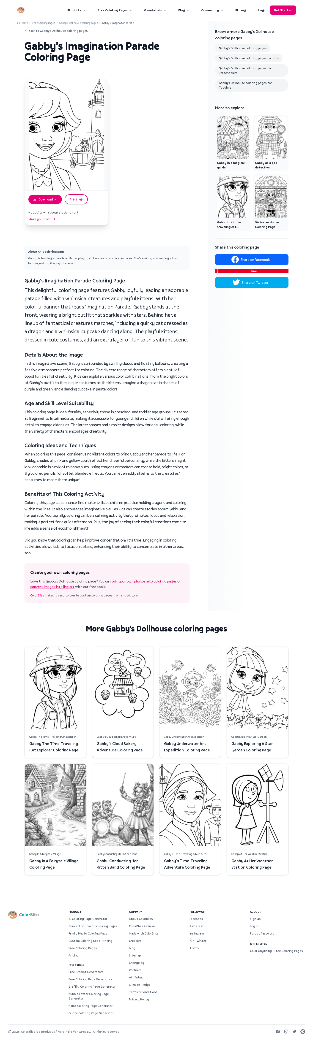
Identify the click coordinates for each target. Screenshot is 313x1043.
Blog (181, 10)
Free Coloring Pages (113, 10)
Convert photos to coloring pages (93, 926)
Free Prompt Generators (86, 972)
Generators (153, 10)
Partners (135, 970)
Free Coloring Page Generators (91, 979)
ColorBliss (37, 595)
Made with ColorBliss (144, 933)
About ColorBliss (141, 919)
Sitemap (135, 955)
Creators (135, 941)
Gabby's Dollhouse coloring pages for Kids (249, 58)
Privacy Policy (139, 999)
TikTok (194, 948)
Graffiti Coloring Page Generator (92, 986)
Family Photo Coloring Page (88, 933)
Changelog (136, 963)
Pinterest (196, 926)
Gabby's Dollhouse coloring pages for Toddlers (245, 85)
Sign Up (255, 919)
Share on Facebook (255, 259)
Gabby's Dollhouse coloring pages (78, 22)
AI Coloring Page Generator (88, 919)
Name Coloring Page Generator (91, 1006)
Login (262, 10)
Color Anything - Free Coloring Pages (276, 951)
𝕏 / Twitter (197, 941)
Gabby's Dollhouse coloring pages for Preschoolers (245, 70)
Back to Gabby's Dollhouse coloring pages (58, 31)
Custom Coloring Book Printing (91, 941)
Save (254, 271)
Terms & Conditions (143, 992)
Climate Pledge (140, 985)
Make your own (39, 219)
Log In (254, 926)
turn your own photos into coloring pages (144, 581)
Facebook (196, 919)
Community (210, 10)
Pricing (240, 10)
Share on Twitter (255, 282)
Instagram (196, 933)
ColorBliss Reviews (142, 926)
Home (24, 22)
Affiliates (136, 977)
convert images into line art (52, 586)
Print (73, 199)
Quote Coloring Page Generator (91, 1013)
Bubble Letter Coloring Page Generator (89, 996)
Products (74, 10)
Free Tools (76, 965)
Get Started (283, 10)
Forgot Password (262, 933)
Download (45, 199)
